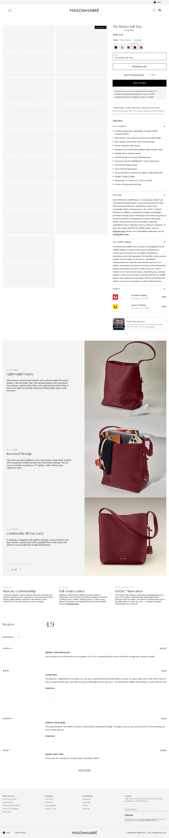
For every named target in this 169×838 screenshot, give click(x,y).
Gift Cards (7, 812)
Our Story (49, 799)
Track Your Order (10, 799)
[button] (50, 700)
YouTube (86, 808)
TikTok (85, 805)
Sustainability (50, 805)
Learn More (150, 327)
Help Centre (8, 802)
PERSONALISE (139, 66)
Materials (117, 195)
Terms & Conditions (11, 808)
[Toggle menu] (9, 10)
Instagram (86, 799)
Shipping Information (11, 805)
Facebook (86, 802)
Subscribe (129, 815)
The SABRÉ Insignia (122, 241)
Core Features (119, 126)
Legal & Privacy (20, 833)
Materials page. (72, 604)
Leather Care (50, 808)
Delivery (117, 288)
